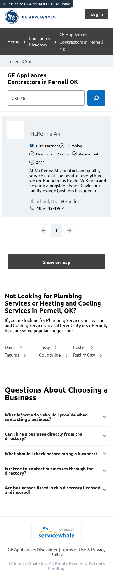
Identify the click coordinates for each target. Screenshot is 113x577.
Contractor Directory (39, 41)
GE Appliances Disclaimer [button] (33, 549)
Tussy (45, 347)
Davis (10, 347)
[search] (96, 98)
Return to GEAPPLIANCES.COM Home (36, 3)
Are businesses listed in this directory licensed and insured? (52, 490)
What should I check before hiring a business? (51, 453)
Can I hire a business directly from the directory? (43, 436)
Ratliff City (84, 354)
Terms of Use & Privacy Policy (78, 552)
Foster (80, 347)
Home (13, 41)
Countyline (50, 354)
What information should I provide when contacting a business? (46, 417)
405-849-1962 (49, 208)
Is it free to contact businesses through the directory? (49, 470)
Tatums (12, 354)
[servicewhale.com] (57, 532)
